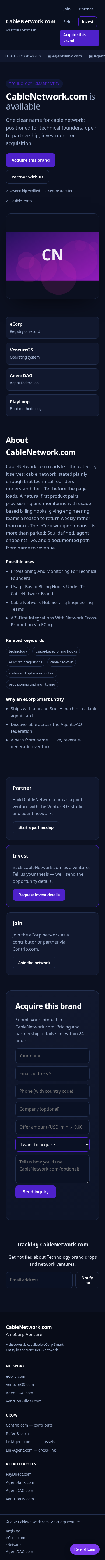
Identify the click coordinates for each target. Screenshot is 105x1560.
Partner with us (27, 177)
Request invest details (39, 895)
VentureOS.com (20, 1384)
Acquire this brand (74, 37)
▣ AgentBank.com (63, 56)
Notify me (87, 1280)
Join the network (34, 962)
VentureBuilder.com (23, 1401)
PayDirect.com (19, 1474)
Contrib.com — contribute (29, 1425)
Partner (86, 8)
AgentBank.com (20, 1482)
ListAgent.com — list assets (30, 1441)
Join (67, 8)
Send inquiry (36, 1192)
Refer (68, 21)
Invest (87, 21)
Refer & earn (17, 1433)
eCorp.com (15, 1376)
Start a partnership (36, 827)
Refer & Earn (84, 1549)
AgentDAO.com (19, 1392)
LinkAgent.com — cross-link (31, 1450)
